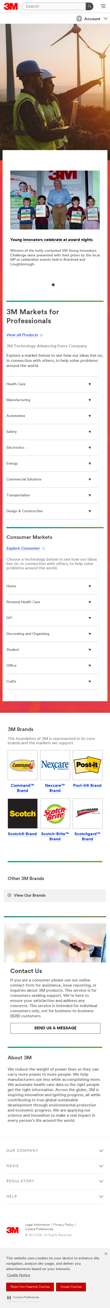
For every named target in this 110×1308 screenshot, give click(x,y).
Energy (12, 464)
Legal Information (37, 1225)
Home (11, 586)
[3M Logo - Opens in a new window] (11, 6)
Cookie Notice (18, 1275)
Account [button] (92, 19)
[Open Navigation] (103, 7)
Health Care (16, 384)
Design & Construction (24, 511)
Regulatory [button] (20, 1181)
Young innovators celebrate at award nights (51, 240)
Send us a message (55, 1028)
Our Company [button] (22, 1151)
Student (12, 650)
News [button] (12, 1166)
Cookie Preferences (39, 1229)
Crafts (11, 682)
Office (11, 666)
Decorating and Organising (27, 634)
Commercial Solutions (23, 480)
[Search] (89, 6)
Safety (11, 432)
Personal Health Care (23, 602)
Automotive (15, 416)
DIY (9, 618)
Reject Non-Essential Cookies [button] (30, 1287)
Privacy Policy (63, 1225)
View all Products (22, 335)
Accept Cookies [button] (71, 1287)
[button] (23, 1297)
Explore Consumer (23, 549)
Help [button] (11, 1197)
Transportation (18, 495)
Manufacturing (18, 400)
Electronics (15, 448)
